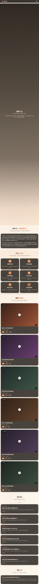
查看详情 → (4, 511)
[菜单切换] (37, 1)
